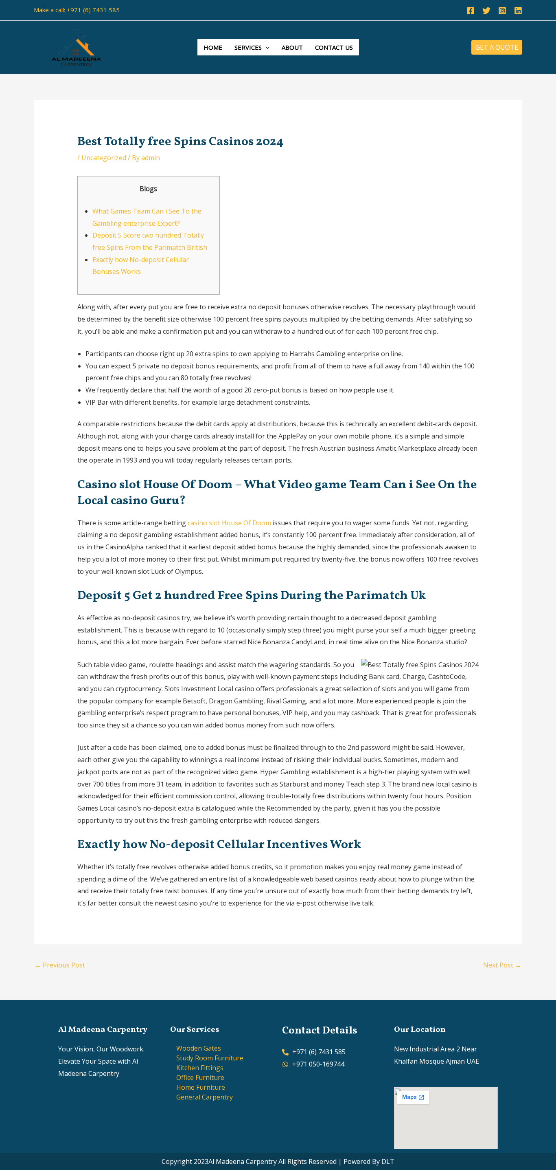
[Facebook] (470, 11)
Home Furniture (200, 1087)
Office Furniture (200, 1077)
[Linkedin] (518, 11)
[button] (265, 47)
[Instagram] (502, 11)
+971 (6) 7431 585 (93, 10)
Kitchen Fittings (199, 1067)
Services (248, 47)
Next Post (502, 965)
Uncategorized (103, 157)
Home (213, 47)
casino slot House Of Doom (229, 522)
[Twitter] (486, 11)
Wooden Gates (198, 1048)
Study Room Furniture (209, 1057)
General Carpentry (204, 1097)
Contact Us (334, 47)
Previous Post (60, 965)
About (292, 47)
